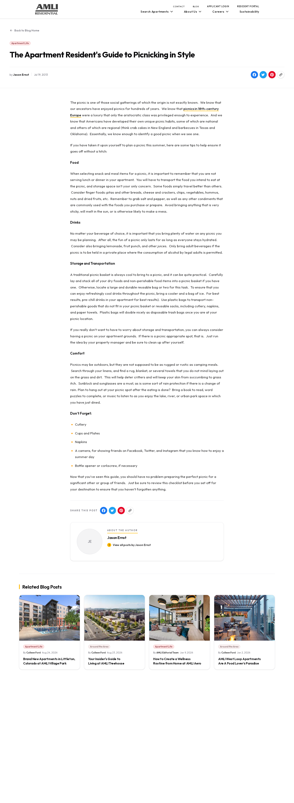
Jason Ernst (21, 74)
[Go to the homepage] (46, 9)
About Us (190, 11)
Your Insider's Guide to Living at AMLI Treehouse (106, 661)
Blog (196, 6)
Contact (179, 6)
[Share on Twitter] (263, 74)
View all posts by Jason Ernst (132, 545)
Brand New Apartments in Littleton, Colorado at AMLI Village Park (49, 661)
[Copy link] (280, 74)
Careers (218, 11)
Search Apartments (155, 11)
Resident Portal (248, 6)
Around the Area (99, 646)
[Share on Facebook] (254, 74)
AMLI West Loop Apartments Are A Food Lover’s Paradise (239, 661)
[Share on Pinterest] (272, 74)
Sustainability (249, 11)
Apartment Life (20, 43)
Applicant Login (218, 6)
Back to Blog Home (26, 30)
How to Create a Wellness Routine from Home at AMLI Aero (177, 661)
